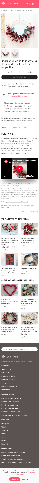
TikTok (3, 427)
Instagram (5, 424)
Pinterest (4, 444)
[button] (37, 4)
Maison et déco (5, 185)
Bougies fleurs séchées (9, 405)
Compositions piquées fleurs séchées (14, 415)
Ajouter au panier (19, 77)
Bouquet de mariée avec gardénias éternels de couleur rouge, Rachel (28, 240)
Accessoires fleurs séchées (11, 398)
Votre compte (6, 369)
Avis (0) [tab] (25, 127)
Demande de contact (8, 379)
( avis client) (11, 247)
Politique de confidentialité (11, 456)
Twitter (3, 437)
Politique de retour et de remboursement (16, 462)
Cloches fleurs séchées (9, 408)
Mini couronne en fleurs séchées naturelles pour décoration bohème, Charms (29, 329)
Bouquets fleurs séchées (10, 402)
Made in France (29, 183)
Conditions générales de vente (12, 459)
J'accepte (15, 479)
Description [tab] (5, 127)
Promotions (5, 390)
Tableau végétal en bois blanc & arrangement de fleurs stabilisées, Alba (8, 271)
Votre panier (5, 373)
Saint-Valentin (15, 185)
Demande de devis (8, 376)
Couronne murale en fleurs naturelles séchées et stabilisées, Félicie (9, 329)
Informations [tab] (16, 127)
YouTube (4, 430)
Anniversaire (10, 183)
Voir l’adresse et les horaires (17, 96)
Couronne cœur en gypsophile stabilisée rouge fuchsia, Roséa (9, 301)
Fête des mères (19, 183)
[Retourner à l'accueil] (9, 4)
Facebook (4, 434)
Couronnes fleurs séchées (10, 412)
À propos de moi (7, 383)
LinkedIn (4, 440)
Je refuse (25, 479)
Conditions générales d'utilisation (13, 452)
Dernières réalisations (9, 386)
